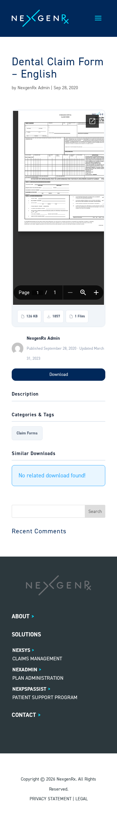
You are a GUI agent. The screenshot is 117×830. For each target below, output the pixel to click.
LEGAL (81, 799)
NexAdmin (24, 669)
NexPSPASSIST (29, 689)
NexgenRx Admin (34, 88)
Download (58, 374)
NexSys (21, 650)
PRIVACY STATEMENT (51, 799)
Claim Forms (27, 433)
